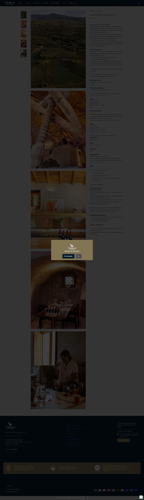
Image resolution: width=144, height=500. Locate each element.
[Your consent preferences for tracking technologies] (141, 497)
